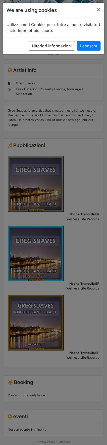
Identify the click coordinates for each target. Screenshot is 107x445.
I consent (88, 45)
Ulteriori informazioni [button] (52, 45)
